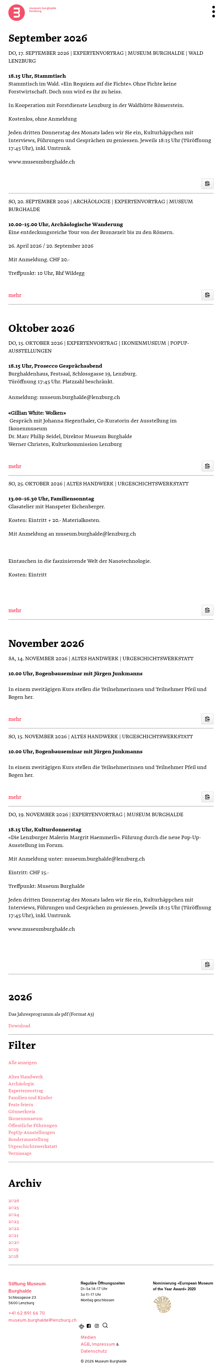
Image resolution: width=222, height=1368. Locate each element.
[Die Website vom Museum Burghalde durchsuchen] (105, 1326)
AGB (85, 1344)
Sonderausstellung (28, 1139)
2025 (13, 1208)
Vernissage (20, 1153)
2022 (13, 1229)
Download (19, 1026)
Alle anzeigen (22, 1063)
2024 (13, 1215)
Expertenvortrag (25, 1091)
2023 (13, 1222)
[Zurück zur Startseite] (32, 12)
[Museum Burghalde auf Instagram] (96, 1326)
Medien (88, 1337)
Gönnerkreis (21, 1112)
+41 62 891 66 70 (26, 1313)
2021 (13, 1235)
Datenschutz (94, 1351)
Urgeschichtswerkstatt (32, 1146)
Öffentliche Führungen (32, 1126)
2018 (13, 1256)
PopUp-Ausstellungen (31, 1133)
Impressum (103, 1344)
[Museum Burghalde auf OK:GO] (81, 1326)
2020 (13, 1242)
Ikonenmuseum (25, 1119)
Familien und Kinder (30, 1098)
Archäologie (21, 1084)
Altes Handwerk (25, 1077)
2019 (13, 1249)
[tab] (111, 296)
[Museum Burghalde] (162, 1304)
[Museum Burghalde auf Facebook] (89, 1326)
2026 (13, 1201)
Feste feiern (20, 1105)
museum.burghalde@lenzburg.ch (42, 1320)
